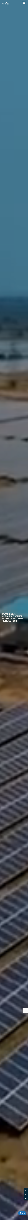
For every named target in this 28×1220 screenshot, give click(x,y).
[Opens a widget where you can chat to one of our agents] (22, 1215)
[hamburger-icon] (24, 3)
